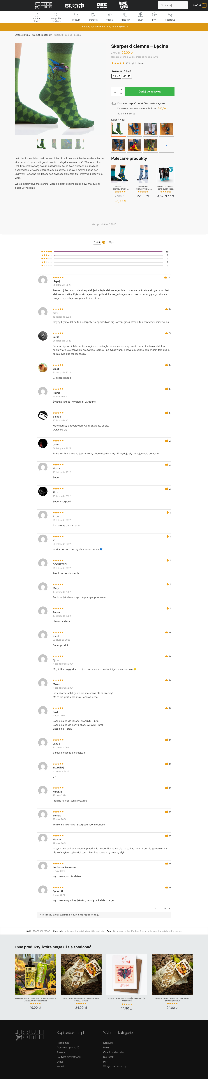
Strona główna (22, 35)
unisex (178, 931)
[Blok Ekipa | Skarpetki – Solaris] (134, 145)
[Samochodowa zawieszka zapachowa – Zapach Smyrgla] (172, 974)
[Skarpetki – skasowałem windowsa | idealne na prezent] (150, 145)
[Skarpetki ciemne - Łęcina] (118, 129)
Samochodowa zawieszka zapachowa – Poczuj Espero (81, 999)
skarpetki (93, 19)
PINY (106, 1061)
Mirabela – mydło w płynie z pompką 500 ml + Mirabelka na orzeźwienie (35, 999)
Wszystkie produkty (114, 1066)
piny (154, 19)
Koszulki (108, 1042)
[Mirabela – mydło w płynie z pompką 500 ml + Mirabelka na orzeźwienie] (35, 974)
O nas (60, 1061)
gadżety (125, 19)
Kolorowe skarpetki (74, 931)
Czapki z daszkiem (114, 1052)
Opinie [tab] (97, 242)
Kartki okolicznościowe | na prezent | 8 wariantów (126, 999)
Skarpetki (108, 1056)
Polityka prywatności (69, 1056)
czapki (109, 19)
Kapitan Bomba (138, 931)
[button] (60, 99)
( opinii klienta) (135, 63)
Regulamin (63, 1042)
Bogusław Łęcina (121, 931)
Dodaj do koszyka (150, 91)
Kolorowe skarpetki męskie (161, 931)
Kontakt (61, 1066)
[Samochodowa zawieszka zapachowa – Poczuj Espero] (81, 974)
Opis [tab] (112, 242)
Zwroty (61, 1052)
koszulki (76, 19)
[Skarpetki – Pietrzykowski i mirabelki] (120, 174)
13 (165, 908)
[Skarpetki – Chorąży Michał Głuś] (143, 174)
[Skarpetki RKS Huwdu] (134, 129)
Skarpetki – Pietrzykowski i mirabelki (120, 188)
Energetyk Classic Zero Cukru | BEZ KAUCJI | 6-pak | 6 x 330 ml (165, 188)
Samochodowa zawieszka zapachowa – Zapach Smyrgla (172, 999)
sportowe (170, 19)
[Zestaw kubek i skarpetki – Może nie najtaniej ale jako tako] (150, 129)
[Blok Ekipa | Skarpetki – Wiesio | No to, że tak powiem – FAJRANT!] (166, 129)
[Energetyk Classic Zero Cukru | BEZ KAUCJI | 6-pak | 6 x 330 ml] (166, 174)
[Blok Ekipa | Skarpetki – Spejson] (118, 145)
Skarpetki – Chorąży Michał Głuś (143, 188)
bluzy (140, 19)
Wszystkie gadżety (42, 35)
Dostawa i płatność (68, 1047)
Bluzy (106, 1047)
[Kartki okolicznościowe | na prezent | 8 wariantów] (126, 974)
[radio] (116, 76)
